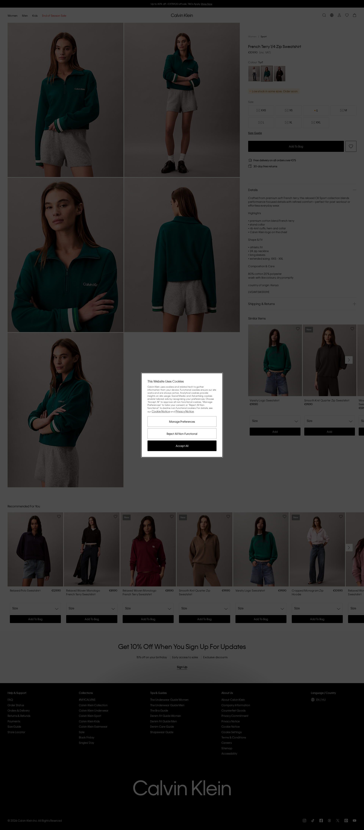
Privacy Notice (185, 411)
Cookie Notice (161, 411)
